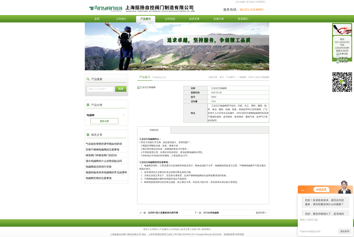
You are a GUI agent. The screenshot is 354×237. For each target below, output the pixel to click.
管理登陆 (239, 234)
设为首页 (250, 2)
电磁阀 (90, 115)
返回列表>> (261, 212)
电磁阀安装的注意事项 (99, 178)
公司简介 (121, 18)
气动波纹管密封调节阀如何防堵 (104, 143)
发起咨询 (344, 231)
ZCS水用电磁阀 (211, 212)
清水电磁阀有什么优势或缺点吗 (104, 160)
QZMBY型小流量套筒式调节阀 (163, 212)
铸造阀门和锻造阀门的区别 (101, 155)
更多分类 (104, 121)
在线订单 (219, 18)
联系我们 (261, 2)
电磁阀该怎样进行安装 (99, 166)
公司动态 (170, 18)
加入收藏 (240, 2)
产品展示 (145, 18)
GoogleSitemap (204, 234)
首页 (97, 18)
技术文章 (194, 18)
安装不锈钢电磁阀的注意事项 (102, 149)
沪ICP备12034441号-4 (184, 234)
